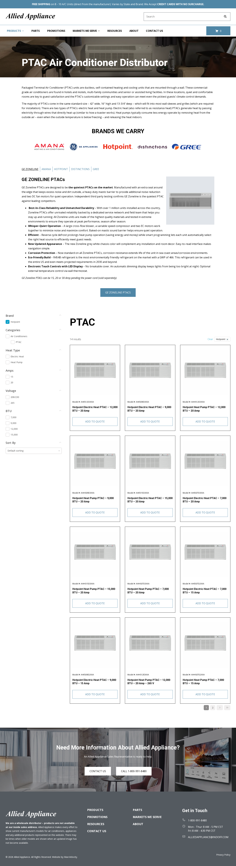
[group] (34, 321)
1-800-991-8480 (197, 820)
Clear (210, 339)
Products (95, 810)
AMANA (46, 169)
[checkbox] (7, 321)
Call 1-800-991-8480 (134, 771)
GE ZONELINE (30, 169)
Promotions (97, 817)
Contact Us (96, 831)
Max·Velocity (70, 856)
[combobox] (34, 451)
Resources (95, 824)
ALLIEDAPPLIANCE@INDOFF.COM (208, 837)
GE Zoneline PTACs (118, 292)
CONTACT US (98, 771)
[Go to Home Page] (30, 16)
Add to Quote (95, 421)
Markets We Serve (147, 817)
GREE (96, 169)
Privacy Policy (223, 854)
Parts (137, 810)
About (138, 824)
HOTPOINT (61, 169)
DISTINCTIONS (80, 169)
